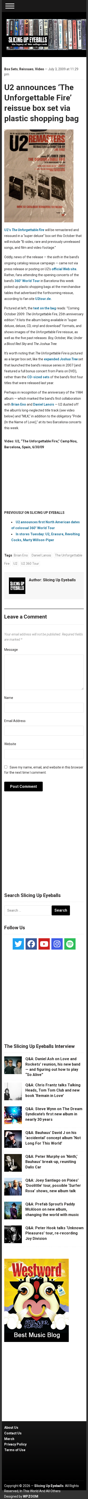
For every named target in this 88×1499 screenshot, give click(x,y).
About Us (11, 1427)
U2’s (7, 230)
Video (39, 69)
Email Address (15, 721)
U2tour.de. (43, 299)
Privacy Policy (15, 1444)
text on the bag (44, 308)
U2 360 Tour (30, 563)
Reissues (26, 69)
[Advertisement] (44, 844)
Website (10, 744)
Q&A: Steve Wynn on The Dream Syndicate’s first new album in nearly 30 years (53, 1114)
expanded (61, 359)
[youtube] (44, 944)
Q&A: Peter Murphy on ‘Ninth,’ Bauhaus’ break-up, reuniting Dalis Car (51, 1161)
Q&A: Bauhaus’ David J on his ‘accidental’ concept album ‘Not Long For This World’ (53, 1138)
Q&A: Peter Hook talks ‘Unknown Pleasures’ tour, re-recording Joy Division (54, 1233)
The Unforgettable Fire (28, 230)
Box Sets (11, 69)
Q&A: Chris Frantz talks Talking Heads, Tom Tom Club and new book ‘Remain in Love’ (52, 1090)
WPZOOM (30, 1496)
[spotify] (70, 944)
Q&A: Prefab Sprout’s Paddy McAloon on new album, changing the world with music (52, 1209)
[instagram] (57, 944)
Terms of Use (14, 1450)
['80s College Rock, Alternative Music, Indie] (46, 34)
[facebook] (31, 944)
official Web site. (64, 269)
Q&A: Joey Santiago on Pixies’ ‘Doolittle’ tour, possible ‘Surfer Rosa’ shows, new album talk (53, 1185)
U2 (15, 563)
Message (11, 650)
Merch (9, 1439)
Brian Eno (18, 404)
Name (8, 698)
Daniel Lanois (43, 404)
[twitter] (18, 944)
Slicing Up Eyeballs (59, 580)
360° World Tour (27, 281)
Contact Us (13, 1433)
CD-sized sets (38, 377)
